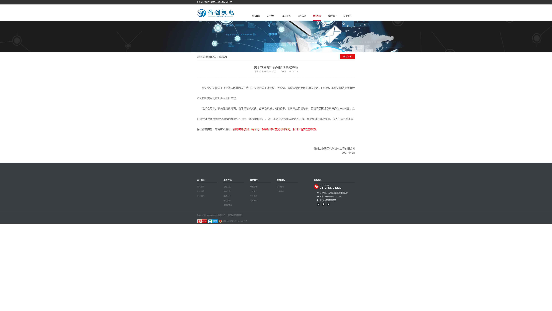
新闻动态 (317, 15)
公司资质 (200, 191)
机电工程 (227, 191)
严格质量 (253, 196)
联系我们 (347, 15)
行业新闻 (280, 191)
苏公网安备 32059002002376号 (234, 221)
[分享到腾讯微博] (294, 71)
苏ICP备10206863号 (235, 215)
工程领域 (286, 15)
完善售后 (253, 200)
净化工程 (227, 186)
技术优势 (302, 15)
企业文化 (200, 196)
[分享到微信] (328, 204)
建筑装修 (227, 200)
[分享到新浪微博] (290, 71)
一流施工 (253, 191)
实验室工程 (228, 205)
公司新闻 (223, 56)
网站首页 (256, 15)
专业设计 (253, 186)
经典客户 (332, 15)
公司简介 (200, 186)
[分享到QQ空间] (298, 71)
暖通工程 (227, 196)
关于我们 (271, 15)
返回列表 (347, 56)
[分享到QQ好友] (323, 204)
